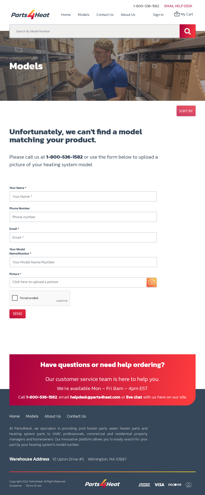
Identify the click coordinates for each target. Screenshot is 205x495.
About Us (52, 416)
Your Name (16, 187)
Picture (14, 274)
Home (14, 416)
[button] (186, 111)
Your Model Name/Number (19, 251)
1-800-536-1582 (146, 6)
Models (32, 416)
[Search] (188, 31)
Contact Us (76, 416)
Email (13, 228)
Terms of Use (33, 486)
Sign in (158, 14)
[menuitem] (66, 14)
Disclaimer (15, 486)
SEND (17, 314)
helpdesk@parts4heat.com (95, 397)
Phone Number (19, 208)
